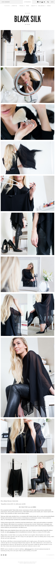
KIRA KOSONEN (6, 1)
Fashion (6, 5)
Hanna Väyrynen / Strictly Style (11, 501)
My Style (27, 24)
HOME (27, 5)
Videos (49, 5)
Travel (21, 5)
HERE (34, 507)
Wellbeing (41, 5)
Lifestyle (14, 5)
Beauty (34, 5)
